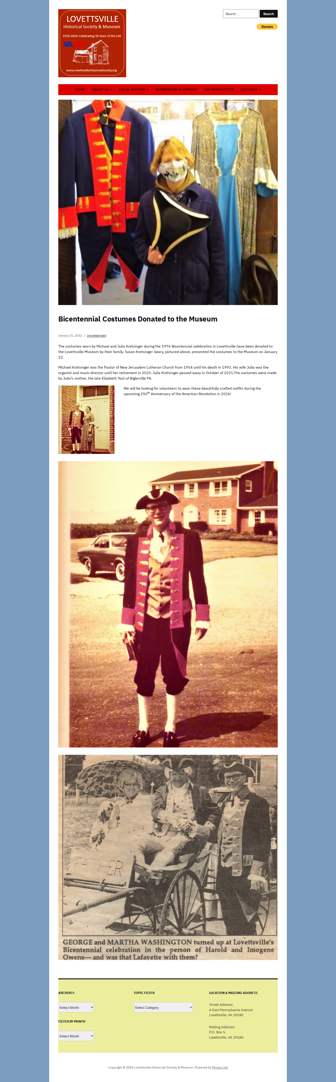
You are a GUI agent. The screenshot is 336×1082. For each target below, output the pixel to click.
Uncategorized (96, 335)
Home (80, 89)
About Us (100, 89)
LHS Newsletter (219, 89)
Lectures (249, 89)
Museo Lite (220, 1067)
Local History (132, 89)
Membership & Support (176, 89)
